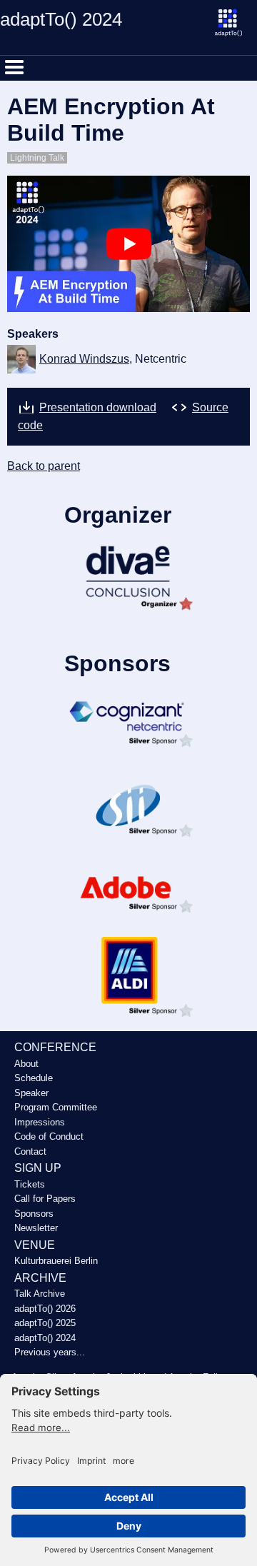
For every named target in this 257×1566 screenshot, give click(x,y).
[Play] (129, 244)
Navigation (14, 67)
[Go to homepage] (235, 30)
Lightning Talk (37, 158)
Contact (30, 1151)
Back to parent (43, 466)
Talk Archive (39, 1293)
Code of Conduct (49, 1136)
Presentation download (97, 407)
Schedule (33, 1078)
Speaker (31, 1093)
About (26, 1063)
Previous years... (49, 1352)
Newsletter (36, 1228)
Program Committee (55, 1107)
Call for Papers (45, 1198)
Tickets (29, 1184)
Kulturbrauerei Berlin (56, 1260)
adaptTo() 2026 (45, 1308)
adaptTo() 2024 (45, 1337)
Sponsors (34, 1213)
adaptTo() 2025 (45, 1322)
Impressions (39, 1122)
